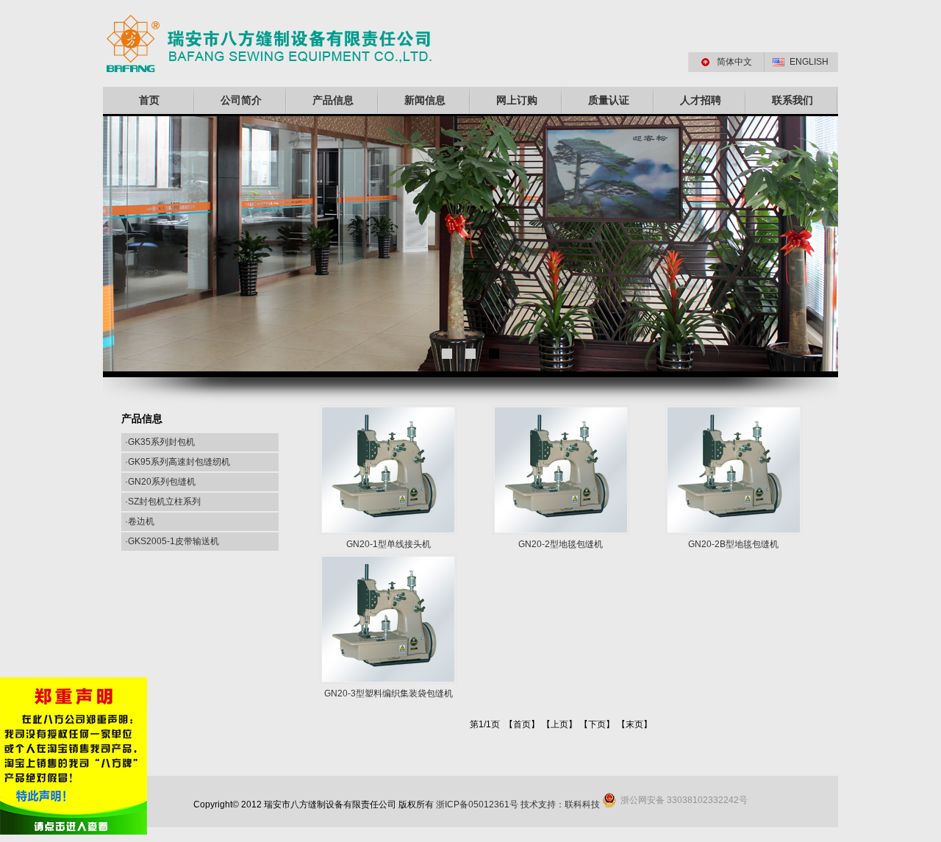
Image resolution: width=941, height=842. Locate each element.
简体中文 (734, 62)
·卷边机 (139, 521)
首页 (149, 100)
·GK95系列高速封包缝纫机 (177, 462)
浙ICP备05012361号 (477, 804)
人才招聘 (700, 100)
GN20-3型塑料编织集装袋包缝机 (388, 693)
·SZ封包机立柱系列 (163, 501)
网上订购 (516, 100)
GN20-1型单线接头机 (388, 544)
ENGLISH (809, 62)
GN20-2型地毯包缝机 (560, 544)
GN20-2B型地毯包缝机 (733, 544)
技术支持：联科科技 (560, 804)
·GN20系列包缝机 (160, 482)
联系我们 (792, 100)
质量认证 (608, 100)
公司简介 (241, 100)
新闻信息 (425, 100)
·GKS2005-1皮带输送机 (172, 541)
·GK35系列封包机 (160, 442)
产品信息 (333, 100)
